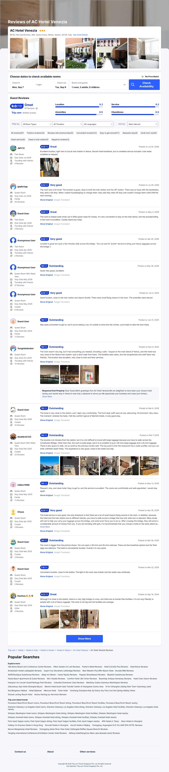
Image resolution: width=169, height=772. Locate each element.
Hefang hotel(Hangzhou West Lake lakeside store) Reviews (94, 733)
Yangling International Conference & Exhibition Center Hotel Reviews (37, 733)
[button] (146, 4)
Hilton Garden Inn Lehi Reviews (66, 667)
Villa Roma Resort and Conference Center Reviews (29, 667)
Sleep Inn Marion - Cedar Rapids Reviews (59, 674)
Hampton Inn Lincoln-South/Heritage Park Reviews (30, 682)
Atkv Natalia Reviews (56, 678)
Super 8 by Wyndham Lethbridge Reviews (62, 670)
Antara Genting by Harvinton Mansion (50, 694)
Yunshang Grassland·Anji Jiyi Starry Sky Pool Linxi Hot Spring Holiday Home (102, 690)
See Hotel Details (80, 35)
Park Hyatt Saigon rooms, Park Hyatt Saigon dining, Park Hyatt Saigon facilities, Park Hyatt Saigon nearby (54, 721)
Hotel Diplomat (35, 690)
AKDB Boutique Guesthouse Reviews (23, 674)
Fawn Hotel (63, 690)
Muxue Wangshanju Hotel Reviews (22, 729)
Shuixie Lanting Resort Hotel (20, 694)
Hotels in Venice (64, 650)
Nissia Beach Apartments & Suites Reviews (26, 678)
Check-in (16, 83)
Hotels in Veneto (47, 650)
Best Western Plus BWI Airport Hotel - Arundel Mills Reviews (108, 670)
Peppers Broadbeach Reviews (92, 674)
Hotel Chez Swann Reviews (145, 678)
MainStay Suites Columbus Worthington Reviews (107, 682)
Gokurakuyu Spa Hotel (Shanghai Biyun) (25, 686)
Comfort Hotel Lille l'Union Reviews (82, 678)
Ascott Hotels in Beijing (80, 725)
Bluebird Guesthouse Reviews (120, 674)
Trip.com (11, 650)
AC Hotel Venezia (80, 650)
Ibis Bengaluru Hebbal (17, 690)
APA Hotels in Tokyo (110, 721)
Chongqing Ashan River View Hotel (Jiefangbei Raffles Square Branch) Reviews (73, 729)
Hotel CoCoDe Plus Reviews (116, 667)
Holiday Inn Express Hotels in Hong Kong (25, 725)
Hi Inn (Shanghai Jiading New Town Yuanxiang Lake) (128, 686)
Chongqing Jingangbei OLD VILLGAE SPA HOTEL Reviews (117, 725)
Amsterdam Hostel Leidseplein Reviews (25, 670)
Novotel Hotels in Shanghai (56, 725)
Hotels (21, 650)
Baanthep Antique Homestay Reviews (115, 678)
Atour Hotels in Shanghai (131, 721)
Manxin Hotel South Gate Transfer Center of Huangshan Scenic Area (74, 686)
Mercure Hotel (50, 690)
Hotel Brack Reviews (139, 667)
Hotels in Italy (32, 650)
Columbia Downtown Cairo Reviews (69, 682)
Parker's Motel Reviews (92, 667)
